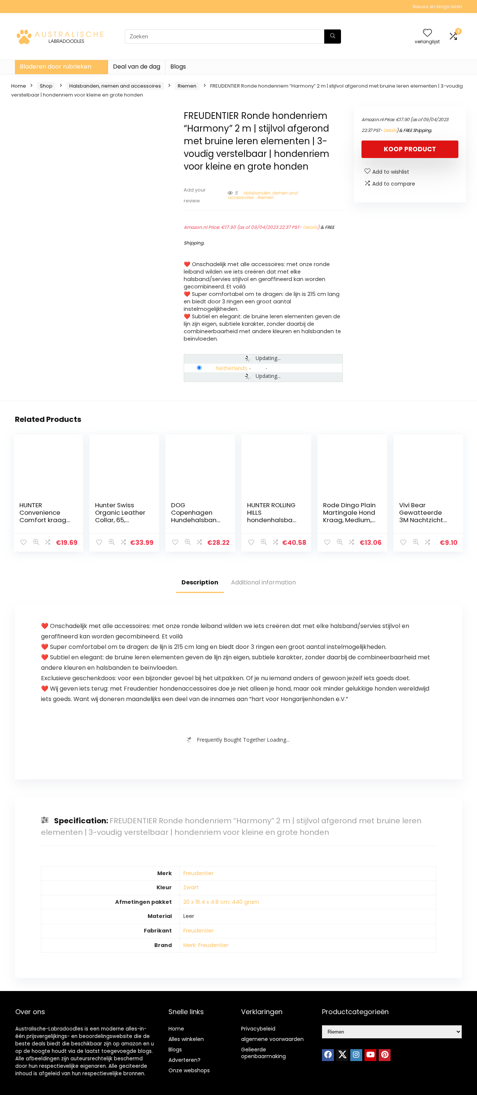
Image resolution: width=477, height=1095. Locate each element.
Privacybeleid (258, 1028)
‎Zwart (191, 887)
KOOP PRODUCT (410, 149)
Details (310, 227)
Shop (46, 85)
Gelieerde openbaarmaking (263, 1053)
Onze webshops (189, 1070)
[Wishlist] (427, 33)
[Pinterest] (385, 1055)
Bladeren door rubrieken (55, 66)
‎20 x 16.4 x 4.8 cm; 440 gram (221, 902)
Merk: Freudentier (205, 945)
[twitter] (342, 1055)
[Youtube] (370, 1055)
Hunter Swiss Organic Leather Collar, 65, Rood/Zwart (120, 516)
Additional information (263, 582)
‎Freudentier (198, 873)
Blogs (178, 66)
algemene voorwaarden (272, 1039)
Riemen (187, 85)
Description (199, 582)
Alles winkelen (186, 1039)
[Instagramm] (356, 1055)
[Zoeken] (332, 36)
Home (18, 85)
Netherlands (231, 368)
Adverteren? (184, 1060)
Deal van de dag (136, 66)
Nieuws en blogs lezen (437, 6)
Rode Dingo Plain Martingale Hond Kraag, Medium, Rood (349, 516)
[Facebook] (328, 1055)
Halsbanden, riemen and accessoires (115, 85)
